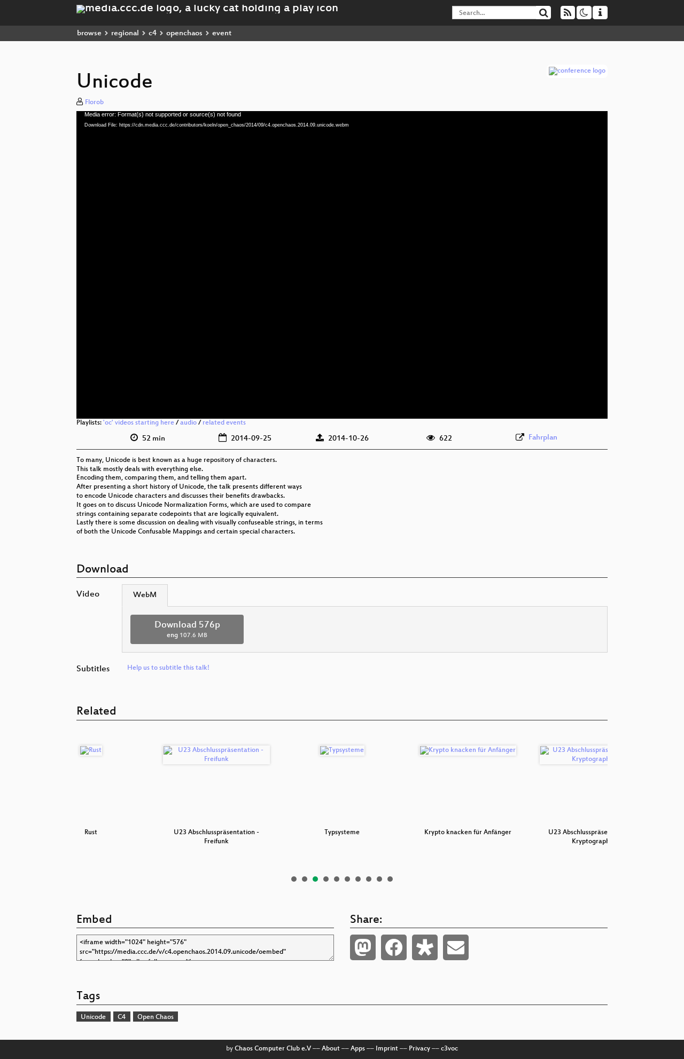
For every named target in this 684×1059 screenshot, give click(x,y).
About (331, 1049)
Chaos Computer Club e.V (273, 1049)
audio (188, 423)
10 (390, 879)
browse (89, 33)
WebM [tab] (145, 595)
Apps (358, 1049)
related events (224, 423)
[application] (342, 265)
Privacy (419, 1049)
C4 (122, 1017)
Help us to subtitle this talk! (168, 668)
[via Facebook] (394, 947)
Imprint (387, 1049)
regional (125, 33)
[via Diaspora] (425, 947)
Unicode (93, 1017)
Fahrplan (542, 437)
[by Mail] (456, 947)
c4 (153, 33)
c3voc (449, 1049)
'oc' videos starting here (138, 423)
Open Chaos (155, 1017)
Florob (94, 102)
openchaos (184, 33)
